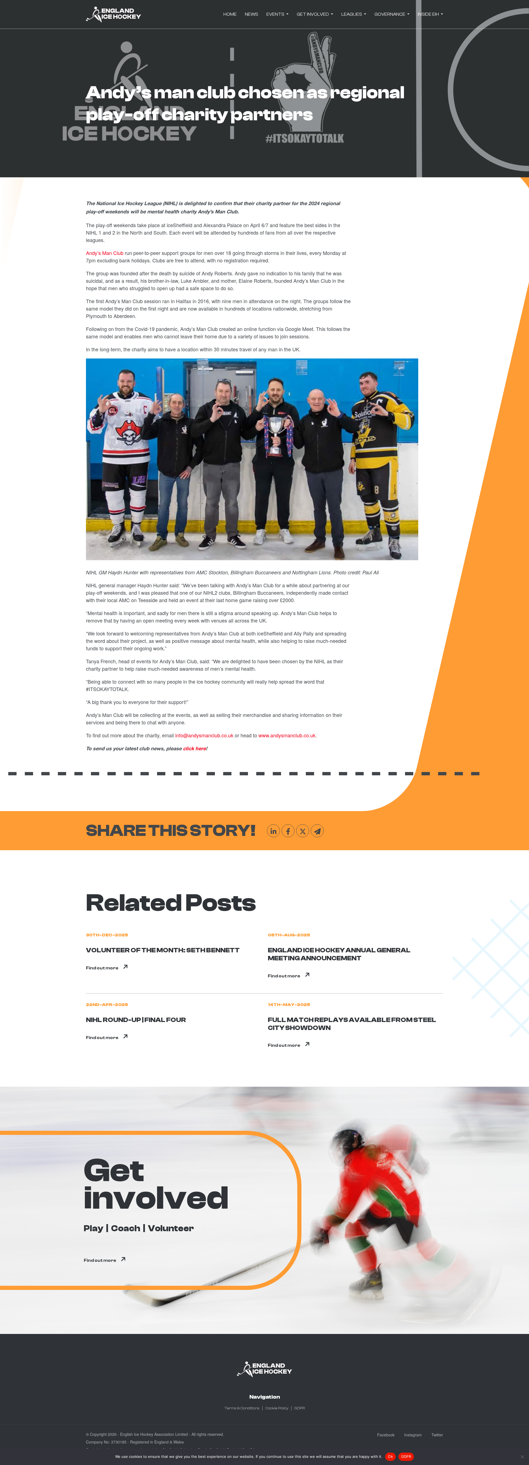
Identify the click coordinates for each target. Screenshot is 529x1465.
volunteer (171, 1228)
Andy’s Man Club (104, 252)
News (251, 14)
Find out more (102, 968)
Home (230, 14)
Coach (125, 1228)
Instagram (413, 1434)
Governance (390, 14)
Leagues (352, 14)
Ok (390, 1456)
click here (194, 749)
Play (93, 1228)
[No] (522, 1456)
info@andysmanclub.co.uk (204, 735)
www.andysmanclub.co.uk (286, 735)
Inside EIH (429, 14)
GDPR (299, 1408)
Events (275, 14)
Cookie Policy (276, 1408)
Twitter (437, 1434)
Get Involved (313, 14)
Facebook (386, 1434)
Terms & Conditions (242, 1408)
